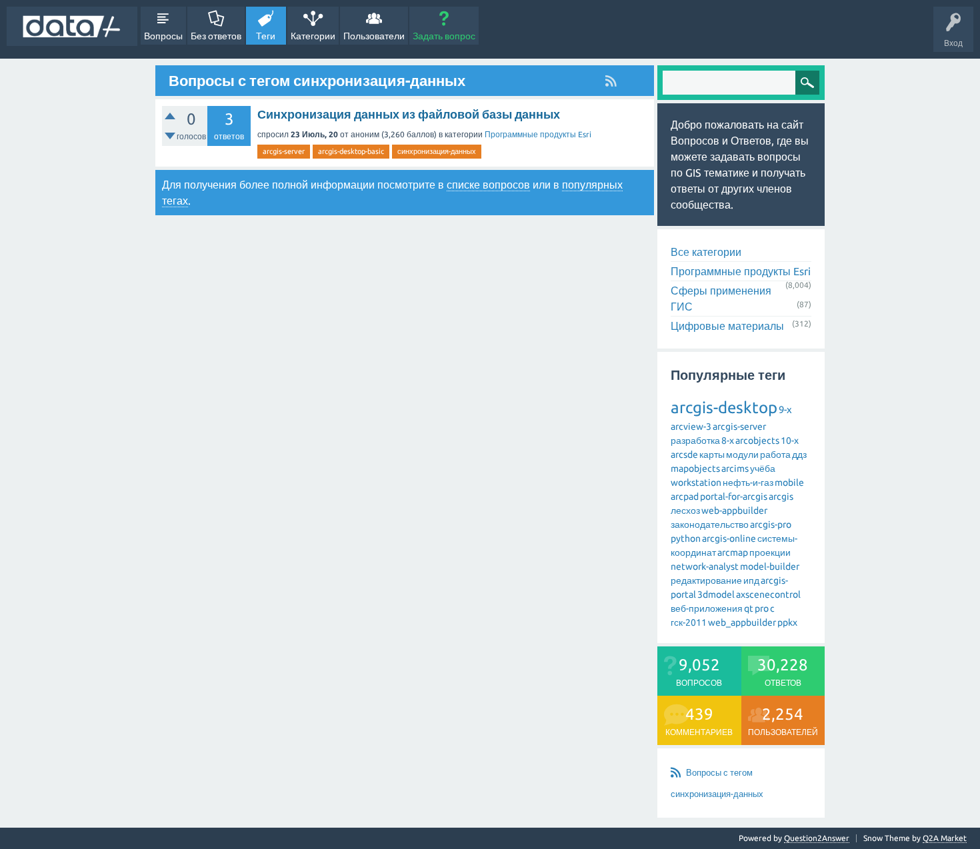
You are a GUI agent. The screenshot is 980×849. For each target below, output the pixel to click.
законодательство (710, 524)
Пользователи (374, 36)
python (686, 538)
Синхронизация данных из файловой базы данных (408, 114)
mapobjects (695, 468)
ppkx (787, 622)
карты (712, 454)
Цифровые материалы (727, 326)
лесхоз (685, 510)
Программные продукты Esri (538, 134)
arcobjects (757, 440)
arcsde (684, 454)
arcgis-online (729, 538)
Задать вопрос (444, 36)
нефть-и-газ (748, 482)
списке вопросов (488, 185)
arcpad (685, 496)
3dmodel (716, 594)
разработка (695, 440)
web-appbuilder (734, 510)
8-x (727, 440)
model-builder (769, 566)
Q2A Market (945, 838)
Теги (265, 36)
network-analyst (705, 566)
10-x (790, 440)
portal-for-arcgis (733, 496)
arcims (735, 468)
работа (775, 454)
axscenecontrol (768, 594)
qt (748, 608)
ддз (799, 454)
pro (762, 608)
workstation (696, 482)
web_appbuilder (742, 622)
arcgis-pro (770, 524)
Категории (313, 36)
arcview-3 (691, 426)
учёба (762, 468)
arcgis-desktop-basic (351, 151)
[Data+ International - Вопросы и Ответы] (72, 26)
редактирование (706, 580)
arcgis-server (284, 151)
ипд (751, 580)
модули (742, 454)
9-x (785, 409)
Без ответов (216, 36)
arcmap (732, 552)
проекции (770, 552)
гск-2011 (689, 622)
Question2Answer (816, 838)
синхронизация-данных (436, 151)
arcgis (781, 496)
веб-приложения (707, 608)
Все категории (706, 252)
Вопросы (163, 36)
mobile (789, 482)
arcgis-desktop (724, 408)
